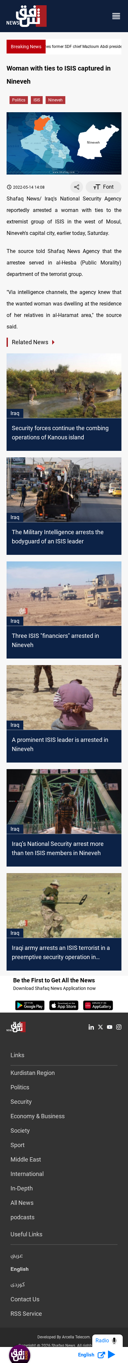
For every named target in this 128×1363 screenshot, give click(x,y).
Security (21, 1101)
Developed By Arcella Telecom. (64, 1337)
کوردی (18, 1285)
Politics (18, 100)
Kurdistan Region (33, 1072)
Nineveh (55, 100)
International (27, 1173)
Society (20, 1130)
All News (22, 1202)
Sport (18, 1145)
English (20, 1270)
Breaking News (26, 46)
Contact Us (25, 1299)
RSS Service (26, 1313)
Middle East (26, 1159)
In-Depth (22, 1188)
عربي (17, 1256)
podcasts (22, 1217)
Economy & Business (38, 1116)
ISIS (36, 100)
